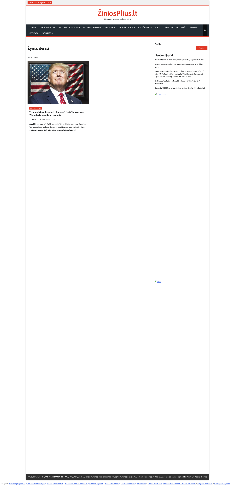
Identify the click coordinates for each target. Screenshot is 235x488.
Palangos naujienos (222, 483)
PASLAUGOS (47, 33)
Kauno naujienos (189, 483)
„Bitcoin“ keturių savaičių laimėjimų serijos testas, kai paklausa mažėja (179, 60)
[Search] (205, 30)
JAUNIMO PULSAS (127, 27)
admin (34, 119)
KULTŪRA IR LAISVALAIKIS (149, 27)
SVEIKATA (33, 33)
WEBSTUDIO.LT (34, 477)
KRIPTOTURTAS (48, 27)
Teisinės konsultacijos (36, 483)
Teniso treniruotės (155, 483)
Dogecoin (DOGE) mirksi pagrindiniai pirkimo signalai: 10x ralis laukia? (180, 88)
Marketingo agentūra (17, 483)
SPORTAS (194, 27)
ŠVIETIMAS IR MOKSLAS (69, 27)
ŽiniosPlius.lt (117, 13)
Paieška (158, 44)
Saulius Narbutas (112, 483)
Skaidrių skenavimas (55, 483)
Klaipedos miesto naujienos (76, 483)
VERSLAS (33, 27)
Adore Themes (201, 477)
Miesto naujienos (96, 483)
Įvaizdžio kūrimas (128, 483)
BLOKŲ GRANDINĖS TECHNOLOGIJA (99, 27)
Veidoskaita (141, 483)
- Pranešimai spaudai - (172, 483)
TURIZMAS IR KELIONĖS (175, 27)
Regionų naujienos (204, 483)
